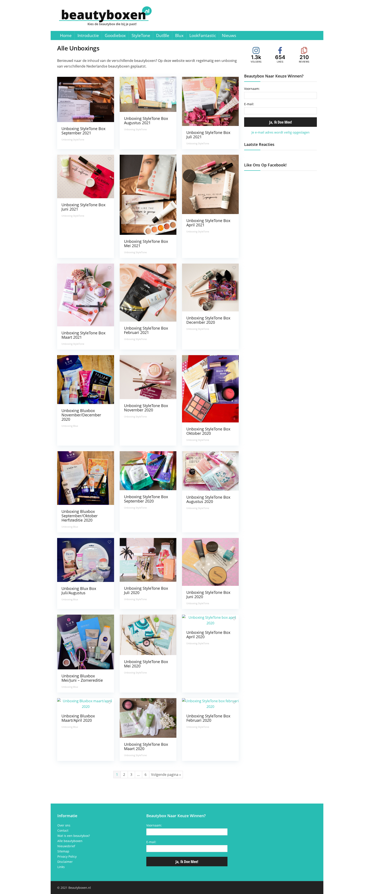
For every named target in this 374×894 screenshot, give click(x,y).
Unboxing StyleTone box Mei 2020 (146, 663)
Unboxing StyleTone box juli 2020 (146, 590)
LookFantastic (202, 35)
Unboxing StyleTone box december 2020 (208, 320)
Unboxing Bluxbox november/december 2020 (81, 415)
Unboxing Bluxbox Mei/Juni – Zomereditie (82, 678)
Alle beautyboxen (69, 841)
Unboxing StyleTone (72, 139)
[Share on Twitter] (4, 236)
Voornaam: (252, 89)
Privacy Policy (67, 857)
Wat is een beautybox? (73, 836)
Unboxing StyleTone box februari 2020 (208, 718)
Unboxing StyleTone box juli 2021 (208, 134)
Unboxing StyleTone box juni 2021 (83, 207)
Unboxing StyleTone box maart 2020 (146, 746)
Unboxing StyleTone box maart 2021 (83, 335)
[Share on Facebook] (4, 228)
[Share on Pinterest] (4, 245)
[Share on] (4, 254)
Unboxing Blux (69, 425)
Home (66, 35)
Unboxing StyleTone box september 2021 (83, 130)
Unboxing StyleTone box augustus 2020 (208, 499)
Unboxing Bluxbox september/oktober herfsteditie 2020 (79, 516)
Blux (179, 35)
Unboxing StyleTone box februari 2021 (146, 330)
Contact (62, 831)
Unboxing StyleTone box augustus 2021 (146, 120)
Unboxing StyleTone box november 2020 (146, 407)
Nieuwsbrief (66, 846)
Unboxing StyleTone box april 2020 (208, 634)
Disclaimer (65, 862)
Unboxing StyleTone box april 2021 (208, 222)
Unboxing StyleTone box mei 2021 (146, 243)
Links (61, 867)
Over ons (63, 825)
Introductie (88, 35)
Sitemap (63, 851)
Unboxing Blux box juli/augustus (78, 590)
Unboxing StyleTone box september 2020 (146, 499)
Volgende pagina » (166, 774)
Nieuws (229, 35)
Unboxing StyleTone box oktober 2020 (208, 431)
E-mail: (249, 104)
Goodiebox (115, 35)
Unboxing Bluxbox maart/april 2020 (78, 718)
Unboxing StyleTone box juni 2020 (208, 594)
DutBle (162, 35)
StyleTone (141, 35)
